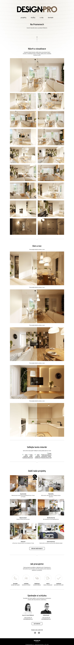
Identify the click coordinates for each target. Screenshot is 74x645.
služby (33, 17)
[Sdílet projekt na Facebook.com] (24, 454)
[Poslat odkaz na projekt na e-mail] (49, 453)
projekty (23, 17)
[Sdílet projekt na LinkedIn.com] (37, 454)
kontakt (50, 17)
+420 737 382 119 (28, 617)
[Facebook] (35, 633)
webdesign (37, 641)
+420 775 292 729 (46, 617)
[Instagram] (39, 633)
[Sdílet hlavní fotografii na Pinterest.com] (43, 454)
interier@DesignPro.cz (28, 619)
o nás (41, 17)
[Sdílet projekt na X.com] (31, 454)
